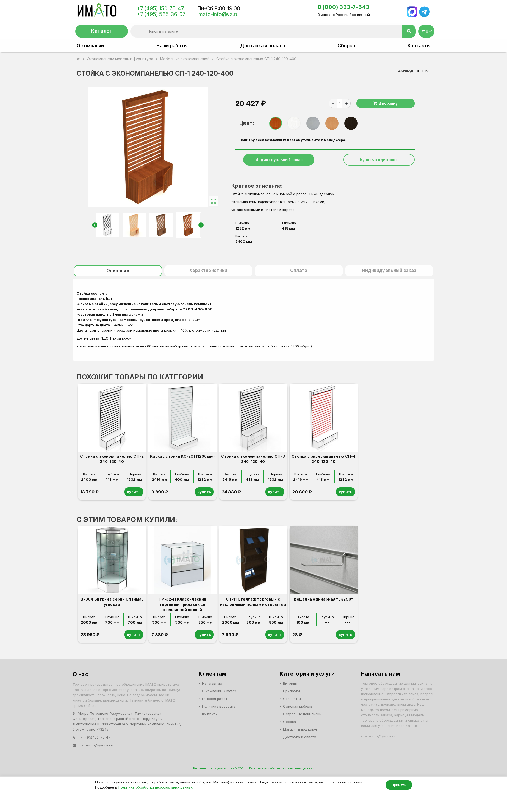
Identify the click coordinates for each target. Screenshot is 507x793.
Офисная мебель (297, 706)
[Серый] (313, 123)
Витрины (290, 683)
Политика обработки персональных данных (281, 768)
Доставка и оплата (262, 45)
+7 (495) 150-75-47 (160, 8)
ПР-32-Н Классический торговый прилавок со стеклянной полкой (182, 604)
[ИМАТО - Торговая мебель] (97, 11)
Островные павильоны (302, 714)
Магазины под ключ (300, 729)
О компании (90, 45)
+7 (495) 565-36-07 (161, 14)
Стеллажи (292, 698)
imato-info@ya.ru (218, 14)
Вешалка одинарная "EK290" (323, 599)
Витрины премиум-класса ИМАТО (218, 768)
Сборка (346, 45)
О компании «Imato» (219, 691)
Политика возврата (219, 706)
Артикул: (406, 71)
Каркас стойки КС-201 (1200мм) (182, 456)
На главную (212, 683)
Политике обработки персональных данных (155, 787)
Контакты (418, 45)
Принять (399, 785)
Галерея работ (214, 698)
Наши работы (171, 45)
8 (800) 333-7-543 (343, 7)
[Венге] (351, 123)
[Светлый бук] (332, 123)
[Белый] (294, 123)
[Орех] (275, 123)
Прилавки (291, 691)
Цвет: (246, 123)
